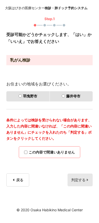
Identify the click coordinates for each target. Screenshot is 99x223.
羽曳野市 (30, 96)
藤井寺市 (73, 96)
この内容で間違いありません (52, 152)
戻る (19, 180)
